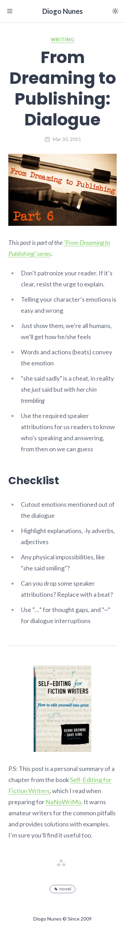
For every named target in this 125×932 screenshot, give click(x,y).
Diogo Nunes (62, 11)
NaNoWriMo (63, 802)
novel (65, 888)
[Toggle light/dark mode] (115, 11)
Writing (63, 39)
